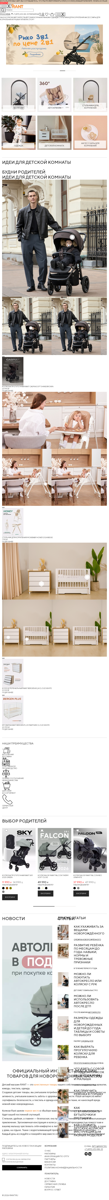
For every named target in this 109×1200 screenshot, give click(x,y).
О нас (48, 1151)
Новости (50, 1178)
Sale (2, 17)
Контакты (50, 1165)
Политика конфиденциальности (63, 1167)
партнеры (50, 1159)
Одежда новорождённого (87, 939)
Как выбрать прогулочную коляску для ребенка (85, 1052)
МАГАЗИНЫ (50, 1153)
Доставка (50, 1181)
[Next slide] (100, 44)
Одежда (54, 17)
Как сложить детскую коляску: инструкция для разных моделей (89, 1130)
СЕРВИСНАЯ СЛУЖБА (55, 1184)
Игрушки (16, 19)
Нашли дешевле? (10, 885)
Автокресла (20, 17)
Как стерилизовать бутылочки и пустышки (87, 1113)
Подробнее (7, 391)
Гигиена (24, 19)
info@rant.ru (99, 1146)
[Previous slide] (9, 44)
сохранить (22, 1167)
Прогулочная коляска (85, 1063)
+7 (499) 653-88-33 (21, 14)
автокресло (94, 1012)
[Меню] (60, 14)
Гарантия (50, 1187)
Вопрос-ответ (53, 1190)
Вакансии (50, 1162)
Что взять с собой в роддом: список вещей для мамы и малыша (89, 1074)
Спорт (31, 19)
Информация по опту (57, 1156)
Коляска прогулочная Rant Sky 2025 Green (17, 876)
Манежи (47, 17)
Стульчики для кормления (71, 17)
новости (13, 918)
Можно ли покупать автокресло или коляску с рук (87, 979)
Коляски (9, 17)
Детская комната (34, 17)
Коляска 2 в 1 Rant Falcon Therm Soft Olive (53, 876)
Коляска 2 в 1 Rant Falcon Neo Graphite (87, 876)
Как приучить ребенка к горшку (88, 1092)
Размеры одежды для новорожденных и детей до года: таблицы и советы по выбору (89, 1026)
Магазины (33, 14)
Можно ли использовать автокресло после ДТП (86, 1001)
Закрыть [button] (4, 3)
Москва (5, 14)
